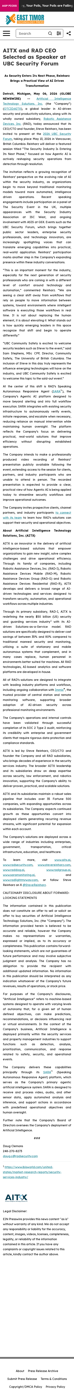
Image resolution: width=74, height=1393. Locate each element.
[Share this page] (68, 33)
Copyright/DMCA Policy (25, 1387)
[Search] (50, 33)
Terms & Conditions (54, 1379)
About (20, 1371)
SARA (57, 391)
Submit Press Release (22, 1379)
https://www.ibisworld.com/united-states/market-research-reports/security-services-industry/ (32, 1172)
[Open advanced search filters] (58, 33)
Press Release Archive (43, 1371)
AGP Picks (9, 5)
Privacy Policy (55, 1387)
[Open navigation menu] (6, 33)
